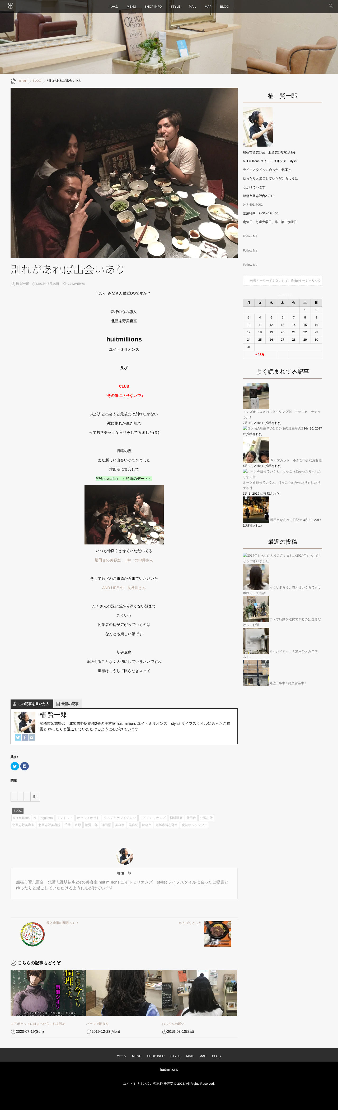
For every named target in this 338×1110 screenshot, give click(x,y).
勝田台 (191, 818)
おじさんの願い (173, 1024)
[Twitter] (18, 737)
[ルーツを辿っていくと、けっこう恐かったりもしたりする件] (282, 474)
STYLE (175, 6)
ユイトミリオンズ (153, 818)
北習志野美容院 (49, 825)
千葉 (67, 825)
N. (35, 818)
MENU (131, 6)
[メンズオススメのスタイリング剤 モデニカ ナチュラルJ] (256, 396)
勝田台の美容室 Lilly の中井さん (124, 560)
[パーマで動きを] (123, 993)
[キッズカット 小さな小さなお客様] (256, 450)
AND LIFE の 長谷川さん (124, 588)
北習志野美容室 (23, 825)
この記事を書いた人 (33, 704)
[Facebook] (25, 737)
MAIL (192, 6)
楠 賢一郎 (22, 284)
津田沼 (106, 825)
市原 (78, 825)
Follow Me (250, 236)
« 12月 (260, 354)
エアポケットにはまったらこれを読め (38, 1024)
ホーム (113, 6)
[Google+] (27, 797)
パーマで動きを (97, 1024)
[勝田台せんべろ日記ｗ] (256, 509)
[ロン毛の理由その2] (259, 428)
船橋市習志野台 (167, 825)
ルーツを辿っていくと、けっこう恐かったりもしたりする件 (282, 485)
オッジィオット (88, 818)
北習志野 (206, 818)
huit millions (21, 818)
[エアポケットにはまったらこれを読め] (48, 993)
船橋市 (147, 825)
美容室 (120, 825)
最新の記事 (70, 704)
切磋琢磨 (176, 818)
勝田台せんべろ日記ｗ (286, 520)
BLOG (224, 6)
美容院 (133, 825)
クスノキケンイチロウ (120, 818)
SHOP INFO (153, 6)
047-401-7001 (253, 204)
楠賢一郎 (91, 825)
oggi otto (47, 818)
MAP (208, 6)
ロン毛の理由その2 (289, 428)
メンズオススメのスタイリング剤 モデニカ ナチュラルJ (282, 414)
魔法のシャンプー (194, 825)
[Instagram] (32, 737)
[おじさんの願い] (199, 993)
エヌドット (65, 818)
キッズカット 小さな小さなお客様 (296, 460)
